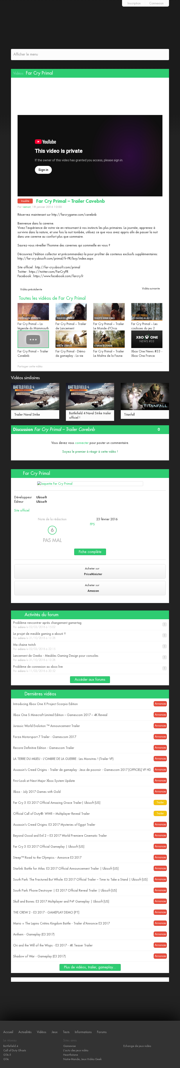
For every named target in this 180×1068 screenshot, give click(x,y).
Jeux (55, 1032)
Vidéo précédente (31, 289)
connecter (82, 442)
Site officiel (21, 510)
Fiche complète (90, 552)
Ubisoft (41, 497)
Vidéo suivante (151, 288)
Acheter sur (93, 571)
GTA (6, 1059)
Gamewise (69, 1046)
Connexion (156, 3)
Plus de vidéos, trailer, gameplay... (90, 967)
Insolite (25, 200)
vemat (27, 206)
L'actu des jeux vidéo (75, 1050)
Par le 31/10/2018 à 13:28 (89, 635)
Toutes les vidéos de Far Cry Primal (52, 298)
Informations (83, 1032)
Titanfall (129, 414)
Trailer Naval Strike (27, 414)
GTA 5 (7, 1055)
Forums (102, 1032)
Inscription (134, 3)
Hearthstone (70, 1055)
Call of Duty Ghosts (14, 1050)
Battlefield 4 (10, 1046)
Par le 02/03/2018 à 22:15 (89, 646)
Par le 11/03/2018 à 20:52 (89, 668)
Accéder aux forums (90, 679)
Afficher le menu (25, 54)
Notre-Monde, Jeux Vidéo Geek (82, 1059)
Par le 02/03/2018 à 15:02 (89, 624)
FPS (92, 524)
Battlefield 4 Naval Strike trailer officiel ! (90, 415)
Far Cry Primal (36, 473)
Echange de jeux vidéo (137, 1046)
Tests (66, 1032)
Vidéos (41, 1032)
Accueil (8, 1032)
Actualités (25, 1032)
